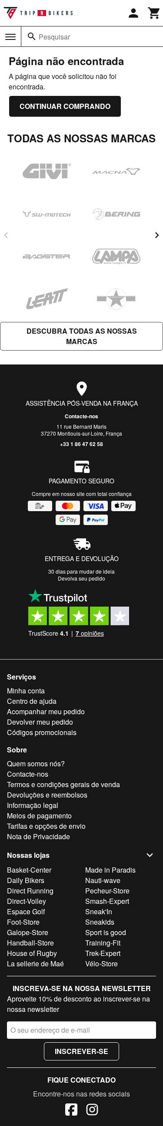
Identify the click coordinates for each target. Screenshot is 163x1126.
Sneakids (99, 922)
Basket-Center (29, 870)
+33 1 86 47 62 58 (81, 444)
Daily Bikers (25, 880)
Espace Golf (26, 911)
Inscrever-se (81, 1051)
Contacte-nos (81, 416)
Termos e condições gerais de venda (63, 784)
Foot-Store (23, 922)
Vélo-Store (101, 963)
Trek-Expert (102, 953)
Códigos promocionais (42, 732)
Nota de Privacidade (38, 836)
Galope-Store (27, 932)
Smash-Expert (107, 901)
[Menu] (10, 36)
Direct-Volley (26, 901)
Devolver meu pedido (40, 722)
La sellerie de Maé (35, 963)
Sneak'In (98, 911)
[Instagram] (92, 1111)
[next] (157, 235)
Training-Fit (102, 943)
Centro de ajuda (32, 701)
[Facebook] (71, 1111)
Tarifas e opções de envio (46, 826)
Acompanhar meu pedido (46, 711)
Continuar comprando (65, 106)
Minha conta (26, 691)
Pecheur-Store (107, 891)
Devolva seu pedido (81, 578)
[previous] (6, 235)
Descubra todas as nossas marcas (82, 336)
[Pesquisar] (32, 36)
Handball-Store (30, 943)
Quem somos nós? (36, 763)
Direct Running (30, 891)
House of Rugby (32, 953)
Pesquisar (54, 37)
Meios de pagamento (39, 816)
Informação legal (32, 805)
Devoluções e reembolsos (47, 795)
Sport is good (105, 932)
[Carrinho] (154, 13)
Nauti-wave (102, 880)
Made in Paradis (110, 870)
